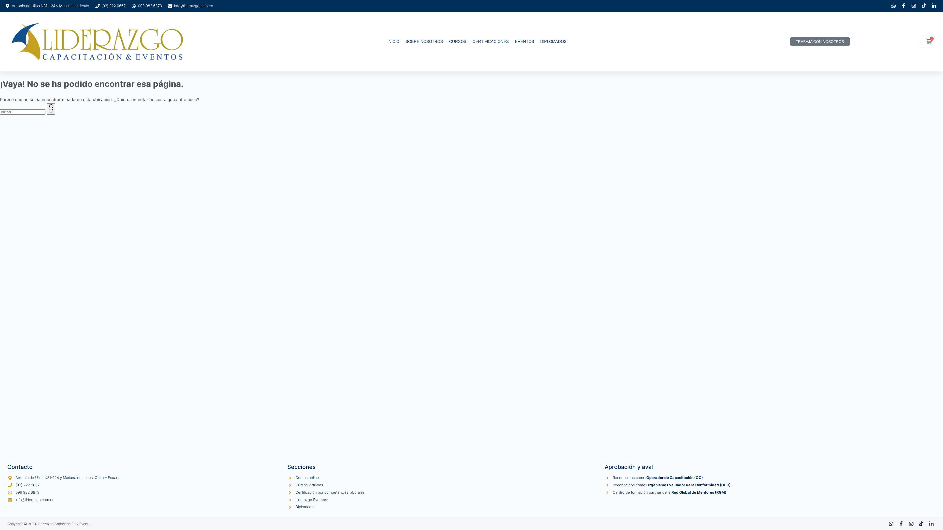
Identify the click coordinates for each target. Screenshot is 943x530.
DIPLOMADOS (553, 42)
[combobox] (22, 112)
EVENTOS (524, 42)
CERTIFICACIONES (490, 42)
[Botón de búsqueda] (51, 109)
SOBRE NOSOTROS (424, 42)
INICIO (393, 42)
